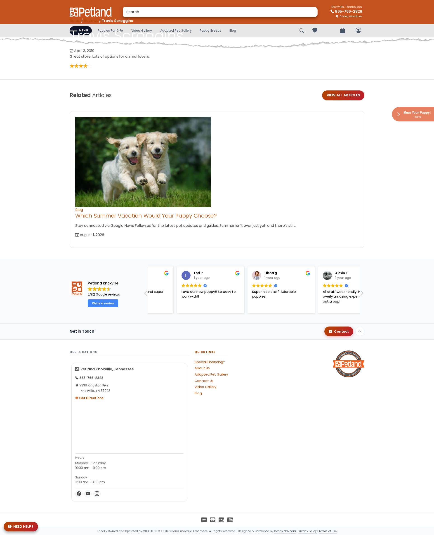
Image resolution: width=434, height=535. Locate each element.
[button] (361, 294)
